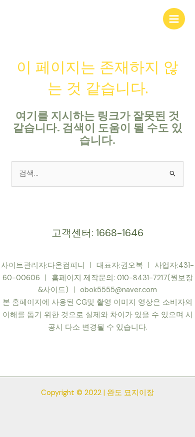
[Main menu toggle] (174, 19)
